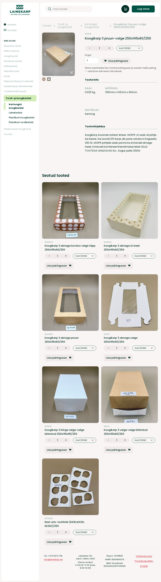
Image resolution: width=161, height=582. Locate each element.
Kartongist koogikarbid (91, 26)
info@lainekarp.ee (53, 559)
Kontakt (144, 566)
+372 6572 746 (55, 555)
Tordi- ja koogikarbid (64, 26)
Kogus (88, 55)
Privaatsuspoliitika (144, 561)
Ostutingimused (144, 556)
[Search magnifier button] (49, 9)
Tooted (46, 25)
